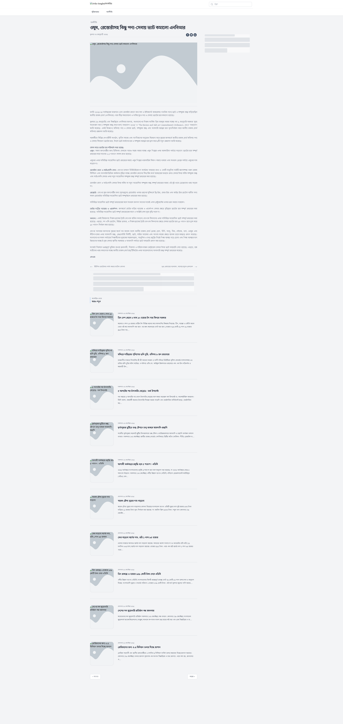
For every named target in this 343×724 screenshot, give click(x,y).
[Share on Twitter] (191, 34)
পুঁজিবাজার (95, 12)
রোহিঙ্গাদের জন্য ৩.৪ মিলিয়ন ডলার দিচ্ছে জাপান (139, 647)
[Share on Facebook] (187, 34)
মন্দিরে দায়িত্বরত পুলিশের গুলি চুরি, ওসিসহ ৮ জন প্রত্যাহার (143, 354)
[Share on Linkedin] (195, 34)
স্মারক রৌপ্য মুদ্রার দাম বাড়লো (131, 500)
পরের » (192, 676)
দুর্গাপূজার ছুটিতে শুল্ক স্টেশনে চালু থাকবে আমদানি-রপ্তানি (142, 427)
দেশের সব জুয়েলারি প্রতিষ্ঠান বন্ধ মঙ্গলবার (136, 610)
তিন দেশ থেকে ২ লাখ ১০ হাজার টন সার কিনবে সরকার (142, 317)
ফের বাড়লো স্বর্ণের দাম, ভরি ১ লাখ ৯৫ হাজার (138, 537)
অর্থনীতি (109, 12)
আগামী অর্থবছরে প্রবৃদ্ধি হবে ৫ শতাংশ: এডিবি (138, 464)
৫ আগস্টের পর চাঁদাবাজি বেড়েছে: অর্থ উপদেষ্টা (138, 391)
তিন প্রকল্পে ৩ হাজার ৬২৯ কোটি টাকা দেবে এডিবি (139, 574)
